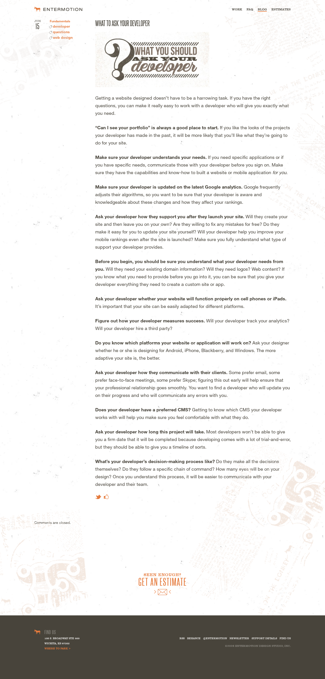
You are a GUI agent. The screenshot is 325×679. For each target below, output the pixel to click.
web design (63, 37)
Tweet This (98, 497)
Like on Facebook (106, 496)
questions (61, 32)
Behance (194, 638)
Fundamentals (60, 21)
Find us (285, 638)
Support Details (264, 638)
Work (237, 9)
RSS (182, 638)
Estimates (281, 9)
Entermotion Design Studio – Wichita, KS (58, 9)
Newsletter (239, 638)
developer (61, 26)
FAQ (250, 9)
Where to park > (57, 648)
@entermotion (215, 638)
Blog (262, 9)
